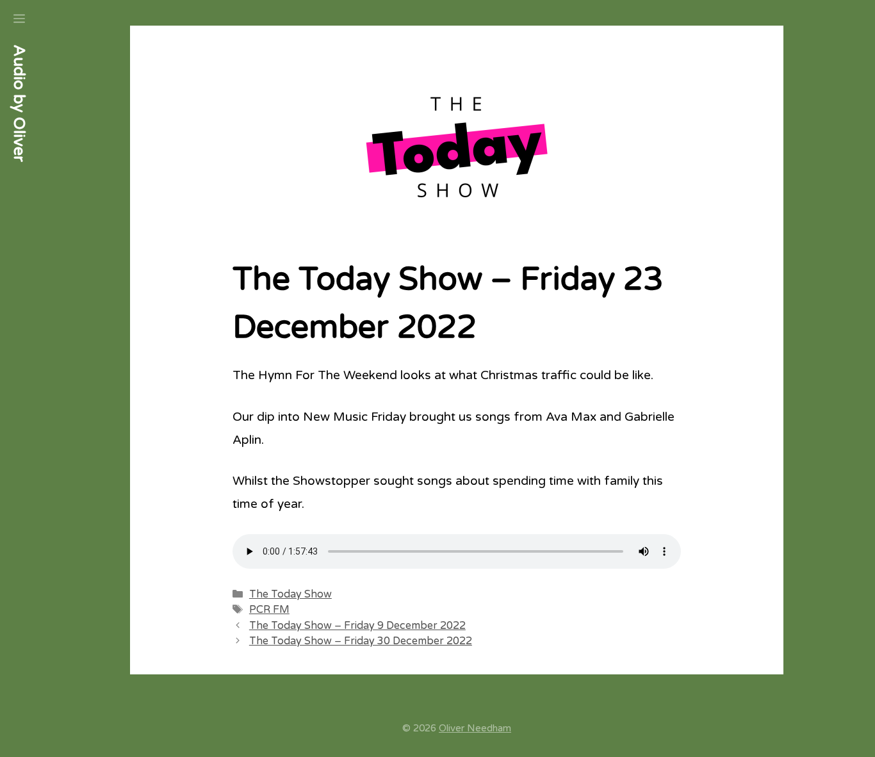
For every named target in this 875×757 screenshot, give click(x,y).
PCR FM (269, 609)
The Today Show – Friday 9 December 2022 (357, 625)
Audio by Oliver (19, 103)
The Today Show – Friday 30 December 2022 (360, 641)
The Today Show (290, 594)
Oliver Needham (475, 728)
